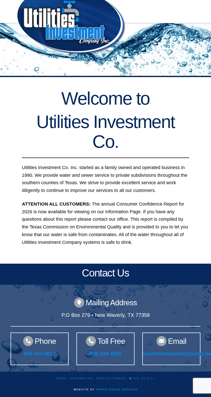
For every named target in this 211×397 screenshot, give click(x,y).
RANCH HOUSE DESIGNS (117, 389)
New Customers (111, 378)
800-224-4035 (105, 353)
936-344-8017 (40, 353)
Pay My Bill (143, 378)
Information (81, 378)
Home (61, 378)
